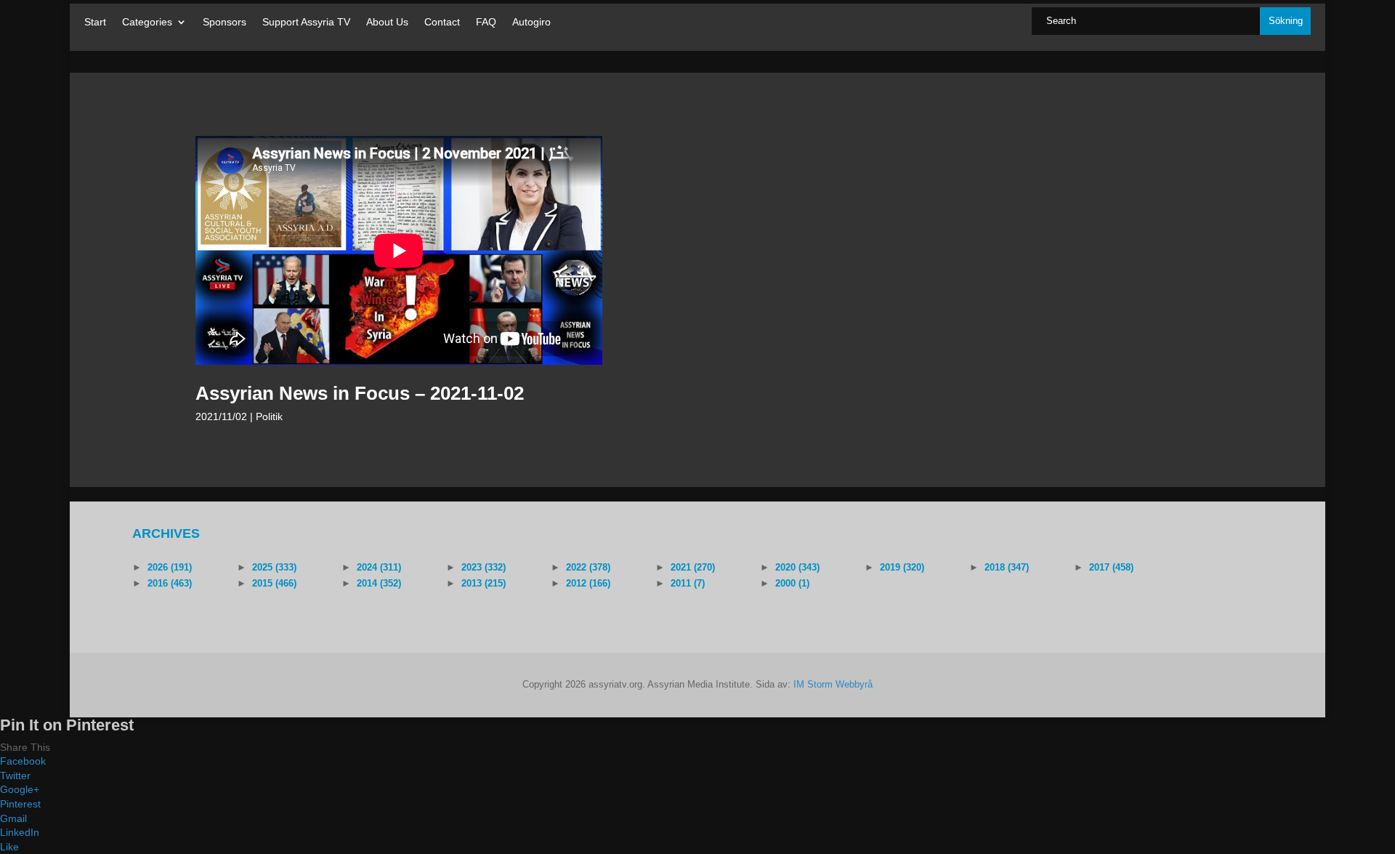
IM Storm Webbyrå (833, 684)
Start (95, 22)
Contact (442, 22)
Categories (147, 22)
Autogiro (531, 22)
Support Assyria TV (306, 22)
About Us (387, 22)
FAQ (486, 22)
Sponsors (224, 22)
